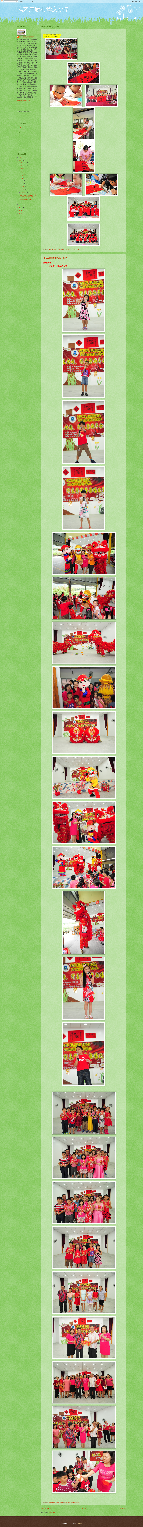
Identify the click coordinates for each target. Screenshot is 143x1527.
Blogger (80, 1523)
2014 (20, 207)
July (22, 178)
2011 (20, 210)
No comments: (75, 249)
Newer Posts (46, 1508)
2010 (20, 213)
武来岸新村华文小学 (43, 9)
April (22, 187)
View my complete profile (24, 100)
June (22, 181)
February (23, 193)
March (23, 190)
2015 (20, 204)
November (24, 166)
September (24, 172)
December (24, 163)
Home (84, 1508)
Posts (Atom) (52, 1513)
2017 (20, 157)
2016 (20, 160)
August (23, 175)
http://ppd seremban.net (23, 127)
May (22, 184)
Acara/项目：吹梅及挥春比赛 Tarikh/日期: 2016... (28, 196)
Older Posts (121, 1508)
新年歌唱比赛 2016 (55, 258)
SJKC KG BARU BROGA (26, 37)
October (23, 169)
